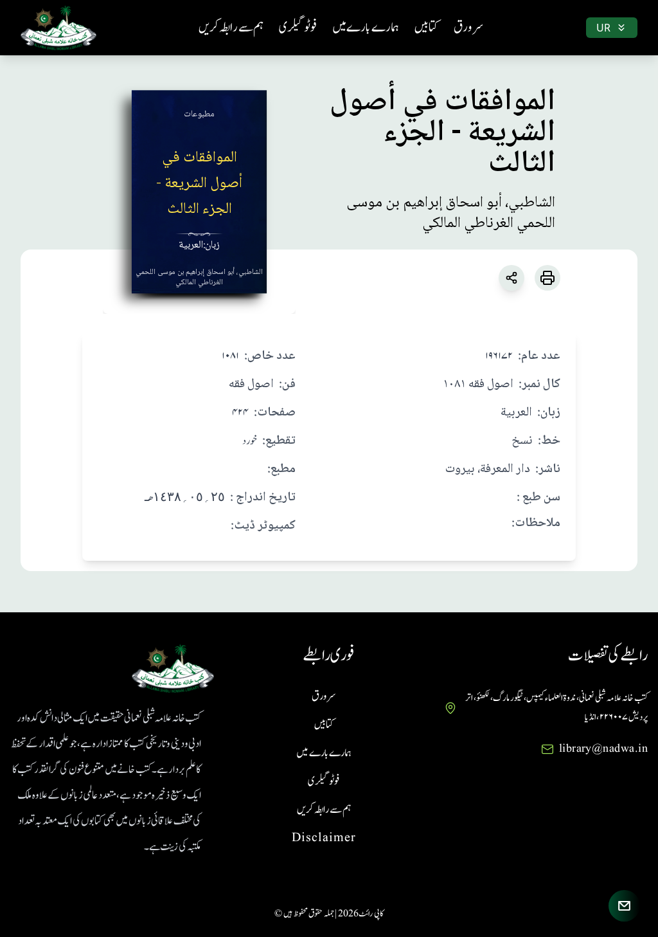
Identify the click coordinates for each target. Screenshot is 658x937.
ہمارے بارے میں (365, 27)
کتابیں (426, 27)
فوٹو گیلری (298, 27)
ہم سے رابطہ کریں (231, 27)
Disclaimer (324, 838)
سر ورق (469, 27)
